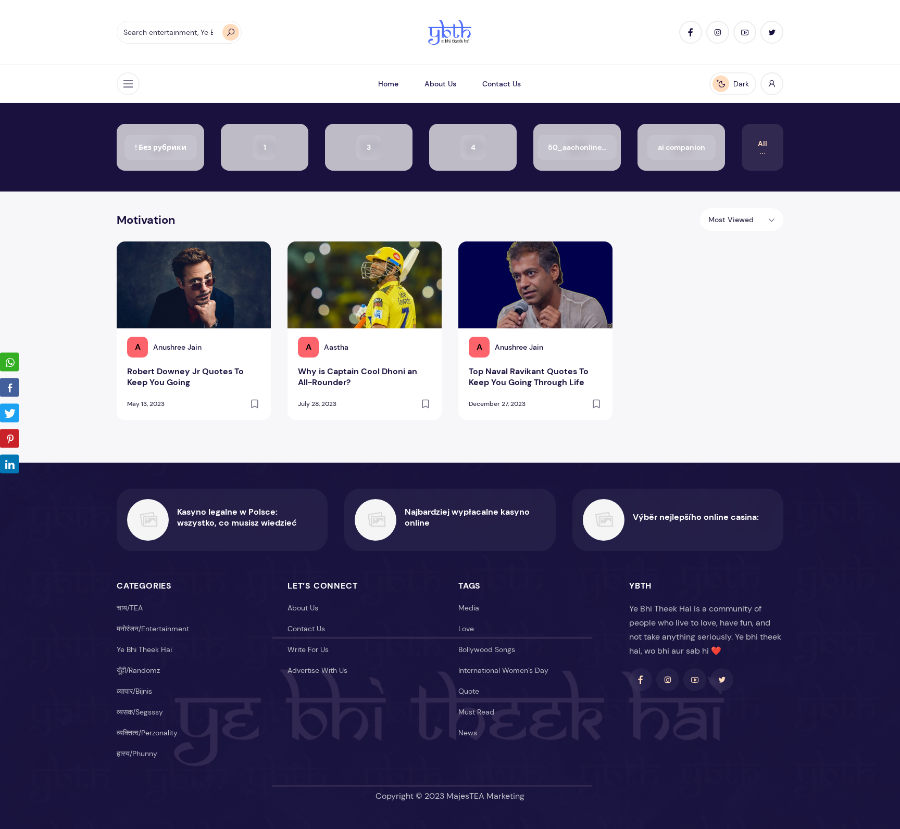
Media (468, 608)
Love (466, 628)
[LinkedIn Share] (9, 463)
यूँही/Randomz (138, 670)
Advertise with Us (317, 670)
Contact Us (501, 83)
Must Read (476, 712)
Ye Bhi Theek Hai (144, 649)
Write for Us (308, 649)
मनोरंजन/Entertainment (153, 628)
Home (388, 83)
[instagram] (717, 32)
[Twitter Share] (9, 412)
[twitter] (771, 32)
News (467, 732)
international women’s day (503, 670)
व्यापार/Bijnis (134, 691)
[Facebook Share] (9, 387)
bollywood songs (486, 649)
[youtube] (744, 32)
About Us (440, 83)
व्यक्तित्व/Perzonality (147, 732)
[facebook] (690, 32)
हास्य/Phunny (137, 753)
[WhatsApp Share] (9, 361)
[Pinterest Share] (9, 438)
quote (468, 691)
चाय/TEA (130, 608)
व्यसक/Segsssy (140, 712)
